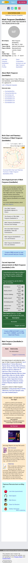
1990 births (5, 390)
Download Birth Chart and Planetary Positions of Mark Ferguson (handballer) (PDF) (13, 171)
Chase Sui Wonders (14, 504)
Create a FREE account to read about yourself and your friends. (14, 253)
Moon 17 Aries (11, 364)
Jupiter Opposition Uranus (14, 379)
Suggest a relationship (18, 354)
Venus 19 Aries (11, 366)
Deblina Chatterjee (14, 509)
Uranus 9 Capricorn (8, 369)
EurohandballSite (9, 91)
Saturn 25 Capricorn (19, 368)
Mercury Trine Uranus (8, 377)
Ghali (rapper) (12, 496)
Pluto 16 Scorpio (13, 371)
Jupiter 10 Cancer (7, 368)
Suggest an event (20, 325)
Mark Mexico (12, 500)
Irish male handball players (10, 392)
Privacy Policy (18, 557)
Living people (13, 388)
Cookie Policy (6, 558)
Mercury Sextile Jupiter (17, 375)
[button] (14, 210)
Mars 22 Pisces (20, 366)
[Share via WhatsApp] (16, 9)
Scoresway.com (9, 95)
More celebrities (20, 510)
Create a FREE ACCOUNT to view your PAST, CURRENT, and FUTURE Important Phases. (14, 333)
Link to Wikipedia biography (9, 85)
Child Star (11, 464)
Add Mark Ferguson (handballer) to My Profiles (5, 63)
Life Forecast (12, 448)
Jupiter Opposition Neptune (10, 381)
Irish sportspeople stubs (16, 390)
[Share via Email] (19, 9)
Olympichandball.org (10, 93)
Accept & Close (7, 561)
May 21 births (21, 388)
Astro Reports (9, 204)
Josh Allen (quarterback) (16, 491)
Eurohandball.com (10, 97)
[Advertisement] (14, 119)
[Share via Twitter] (12, 9)
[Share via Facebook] (8, 9)
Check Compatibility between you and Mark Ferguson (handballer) (21, 63)
